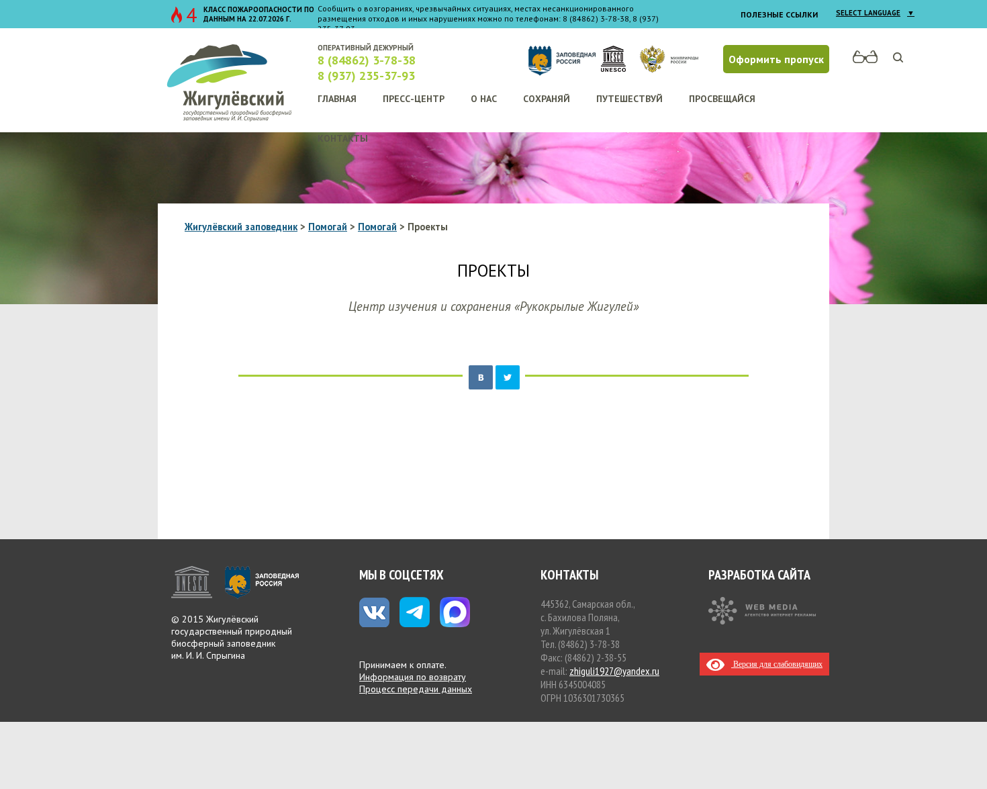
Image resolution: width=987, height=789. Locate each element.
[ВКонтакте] (481, 377)
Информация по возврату (412, 677)
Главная (337, 99)
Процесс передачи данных (415, 689)
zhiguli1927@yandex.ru (614, 671)
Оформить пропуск (776, 59)
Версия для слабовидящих (776, 664)
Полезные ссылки (779, 14)
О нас (484, 99)
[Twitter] (508, 377)
